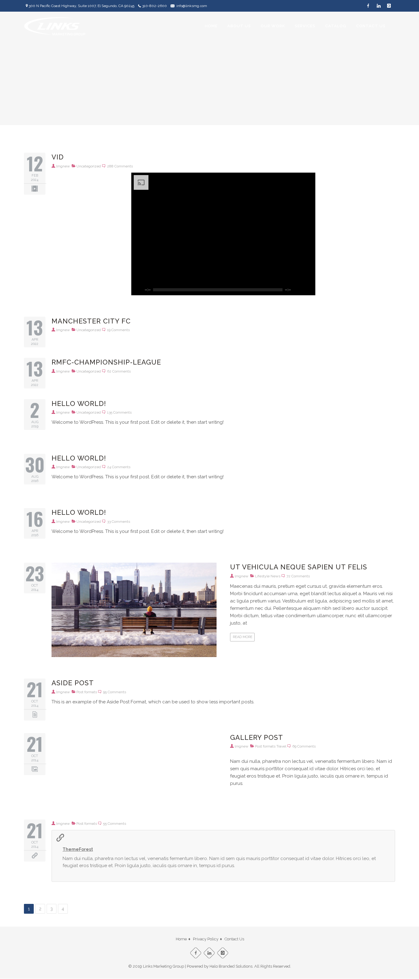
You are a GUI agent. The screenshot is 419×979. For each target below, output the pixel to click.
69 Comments (304, 746)
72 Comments (298, 576)
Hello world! (79, 403)
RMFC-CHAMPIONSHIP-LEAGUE (106, 362)
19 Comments (118, 330)
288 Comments (120, 166)
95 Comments (114, 692)
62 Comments (119, 371)
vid (58, 157)
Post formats (86, 692)
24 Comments (118, 467)
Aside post (73, 683)
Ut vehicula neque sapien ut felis (298, 567)
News (275, 576)
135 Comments (119, 412)
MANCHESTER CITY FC (91, 321)
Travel (281, 746)
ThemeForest (78, 849)
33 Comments (118, 521)
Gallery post (256, 737)
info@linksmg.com (191, 6)
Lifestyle (262, 576)
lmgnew (63, 166)
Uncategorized (88, 166)
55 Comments (114, 823)
